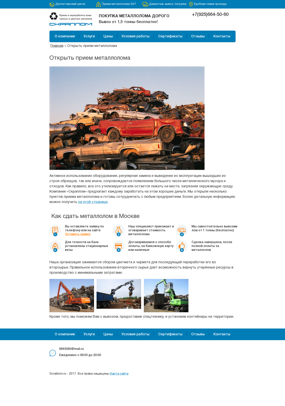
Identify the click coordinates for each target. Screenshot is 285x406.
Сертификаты (170, 36)
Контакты (221, 36)
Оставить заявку (78, 234)
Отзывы (198, 36)
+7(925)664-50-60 (210, 15)
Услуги (89, 36)
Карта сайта (119, 373)
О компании (65, 36)
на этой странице (93, 202)
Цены (108, 36)
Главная (56, 46)
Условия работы (135, 36)
